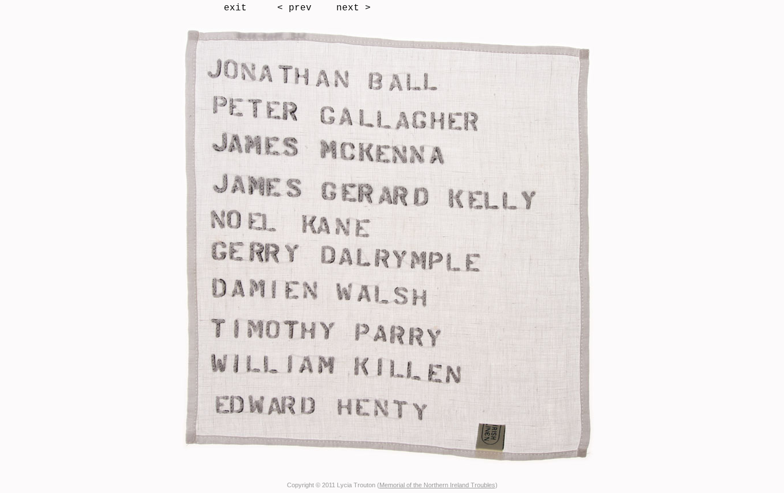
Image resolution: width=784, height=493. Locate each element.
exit (235, 8)
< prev (294, 8)
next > (353, 8)
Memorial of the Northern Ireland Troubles (437, 485)
